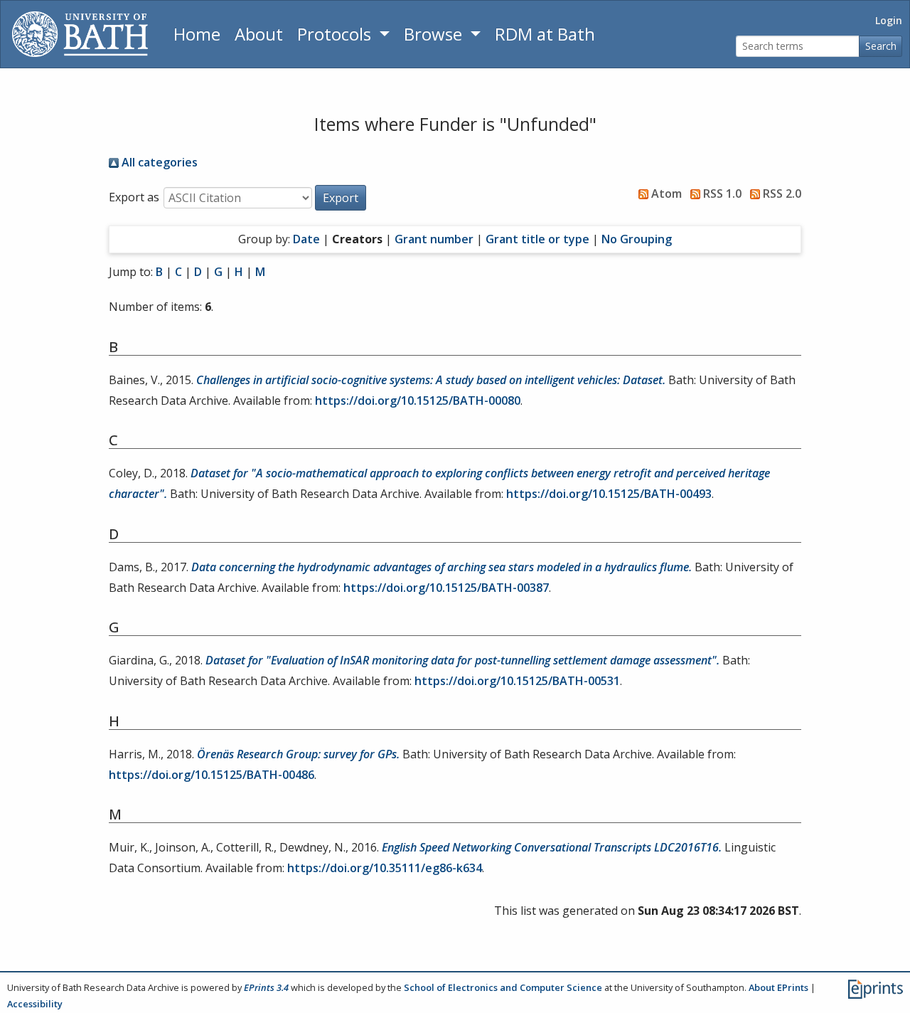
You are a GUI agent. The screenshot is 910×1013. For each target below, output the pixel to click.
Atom (665, 193)
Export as (134, 197)
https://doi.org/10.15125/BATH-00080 (417, 400)
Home (196, 34)
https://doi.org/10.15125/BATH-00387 (446, 587)
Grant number (434, 239)
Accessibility (35, 1003)
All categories (158, 162)
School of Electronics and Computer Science (503, 987)
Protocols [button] (336, 34)
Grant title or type (537, 239)
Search (880, 46)
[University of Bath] (80, 34)
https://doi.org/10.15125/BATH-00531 (517, 681)
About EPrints (778, 987)
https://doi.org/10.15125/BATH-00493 (609, 494)
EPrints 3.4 (266, 987)
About (259, 34)
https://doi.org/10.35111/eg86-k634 (384, 868)
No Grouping (636, 239)
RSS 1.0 (721, 193)
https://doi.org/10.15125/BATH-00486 (211, 775)
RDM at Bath (545, 34)
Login (888, 20)
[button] (340, 198)
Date (306, 239)
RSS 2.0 (780, 193)
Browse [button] (435, 34)
